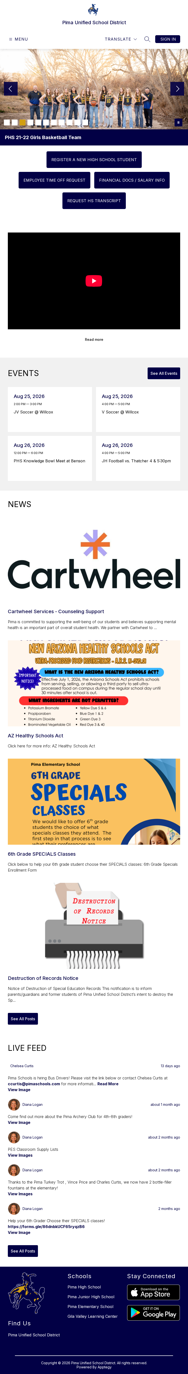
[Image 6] (46, 122)
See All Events (164, 373)
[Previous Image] (11, 89)
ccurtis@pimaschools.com (34, 1083)
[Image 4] (30, 122)
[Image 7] (54, 122)
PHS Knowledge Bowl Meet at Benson (50, 460)
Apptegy (105, 1367)
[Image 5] (38, 122)
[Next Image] (177, 89)
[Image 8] (62, 122)
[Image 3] (22, 122)
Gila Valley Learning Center (93, 1316)
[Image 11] (85, 122)
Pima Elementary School (90, 1306)
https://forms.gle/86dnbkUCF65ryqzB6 (46, 1226)
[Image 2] (15, 122)
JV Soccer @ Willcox (35, 412)
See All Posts (23, 1018)
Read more (94, 339)
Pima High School (84, 1287)
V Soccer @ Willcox (121, 412)
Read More (107, 1083)
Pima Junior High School (91, 1296)
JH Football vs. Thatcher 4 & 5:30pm (138, 460)
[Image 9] (69, 122)
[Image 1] (7, 122)
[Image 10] (77, 122)
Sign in (168, 39)
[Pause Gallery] (178, 122)
